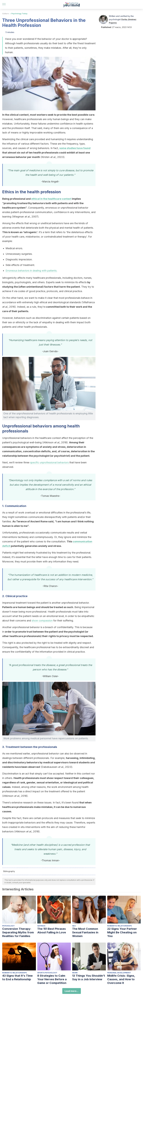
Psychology (8, 926)
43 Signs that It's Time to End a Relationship (17, 977)
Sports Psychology (47, 973)
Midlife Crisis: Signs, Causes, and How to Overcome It (121, 979)
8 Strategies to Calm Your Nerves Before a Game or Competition (52, 979)
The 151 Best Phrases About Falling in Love (51, 930)
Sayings (41, 926)
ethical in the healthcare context (51, 198)
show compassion (42, 620)
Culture (5, 14)
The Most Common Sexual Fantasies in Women (85, 932)
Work (75, 973)
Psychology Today (19, 14)
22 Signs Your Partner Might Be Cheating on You (122, 932)
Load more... (71, 991)
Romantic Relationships (119, 926)
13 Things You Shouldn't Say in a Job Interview (88, 977)
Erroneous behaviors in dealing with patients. (31, 270)
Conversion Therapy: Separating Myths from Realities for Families (18, 932)
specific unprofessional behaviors (49, 462)
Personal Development (119, 973)
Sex (74, 926)
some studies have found (74, 148)
